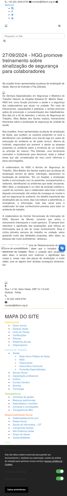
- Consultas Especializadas (32, 369)
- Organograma (19, 345)
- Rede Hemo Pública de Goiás (34, 356)
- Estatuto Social (19, 328)
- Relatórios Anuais (21, 341)
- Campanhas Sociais (22, 427)
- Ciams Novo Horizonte (30, 366)
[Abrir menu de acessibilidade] (14, 248)
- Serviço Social (19, 372)
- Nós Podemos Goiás (22, 431)
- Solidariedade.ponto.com (25, 418)
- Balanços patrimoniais (23, 400)
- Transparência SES (22, 410)
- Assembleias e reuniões (24, 403)
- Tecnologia (17, 388)
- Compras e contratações (24, 406)
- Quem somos (19, 325)
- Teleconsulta (25, 362)
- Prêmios (16, 338)
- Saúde (15, 353)
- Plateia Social (19, 421)
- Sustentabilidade (20, 437)
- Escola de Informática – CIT (26, 424)
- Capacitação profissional (24, 375)
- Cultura (15, 379)
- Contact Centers (20, 382)
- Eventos (16, 385)
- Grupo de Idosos (20, 434)
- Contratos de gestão (22, 397)
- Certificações (18, 335)
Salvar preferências (16, 490)
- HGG (21, 359)
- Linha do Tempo (20, 332)
